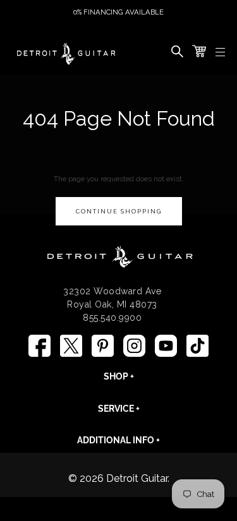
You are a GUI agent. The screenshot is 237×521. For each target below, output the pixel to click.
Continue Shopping (119, 211)
